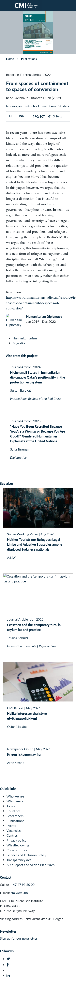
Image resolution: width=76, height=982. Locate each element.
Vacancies (13, 830)
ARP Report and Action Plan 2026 (30, 864)
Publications (29, 59)
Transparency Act (18, 859)
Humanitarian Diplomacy (44, 316)
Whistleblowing (17, 845)
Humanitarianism (25, 338)
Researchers (15, 815)
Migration (20, 343)
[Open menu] (5, 5)
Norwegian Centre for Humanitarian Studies (37, 106)
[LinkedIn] (8, 975)
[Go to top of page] (70, 977)
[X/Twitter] (8, 959)
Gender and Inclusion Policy (26, 855)
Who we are (15, 796)
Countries (13, 811)
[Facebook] (8, 964)
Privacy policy (16, 840)
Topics (10, 806)
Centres (12, 835)
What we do (15, 801)
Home (10, 59)
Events (11, 825)
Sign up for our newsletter (18, 938)
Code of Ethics (16, 850)
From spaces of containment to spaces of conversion (37, 86)
